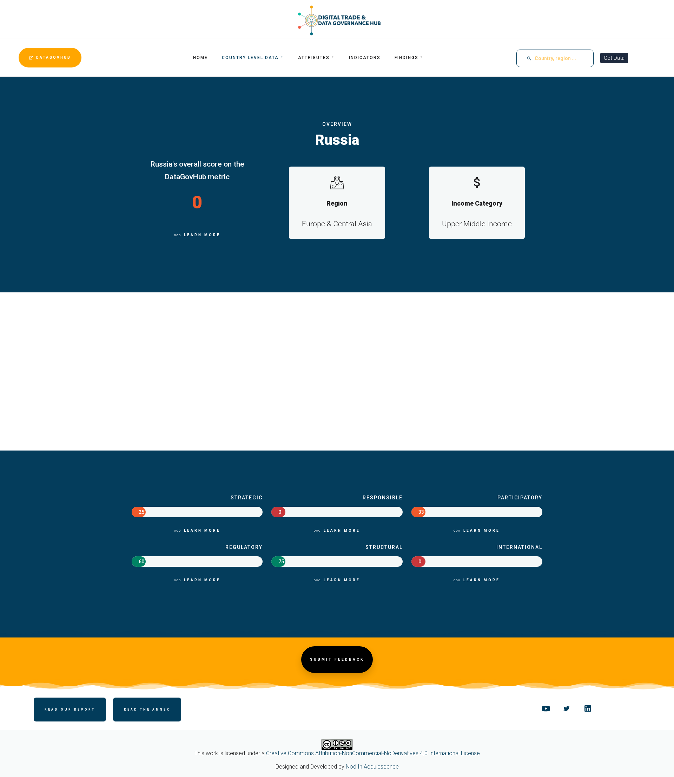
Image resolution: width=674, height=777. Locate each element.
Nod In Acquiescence (372, 766)
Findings (406, 57)
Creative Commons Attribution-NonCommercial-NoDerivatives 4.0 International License (373, 753)
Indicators (365, 57)
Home (200, 57)
